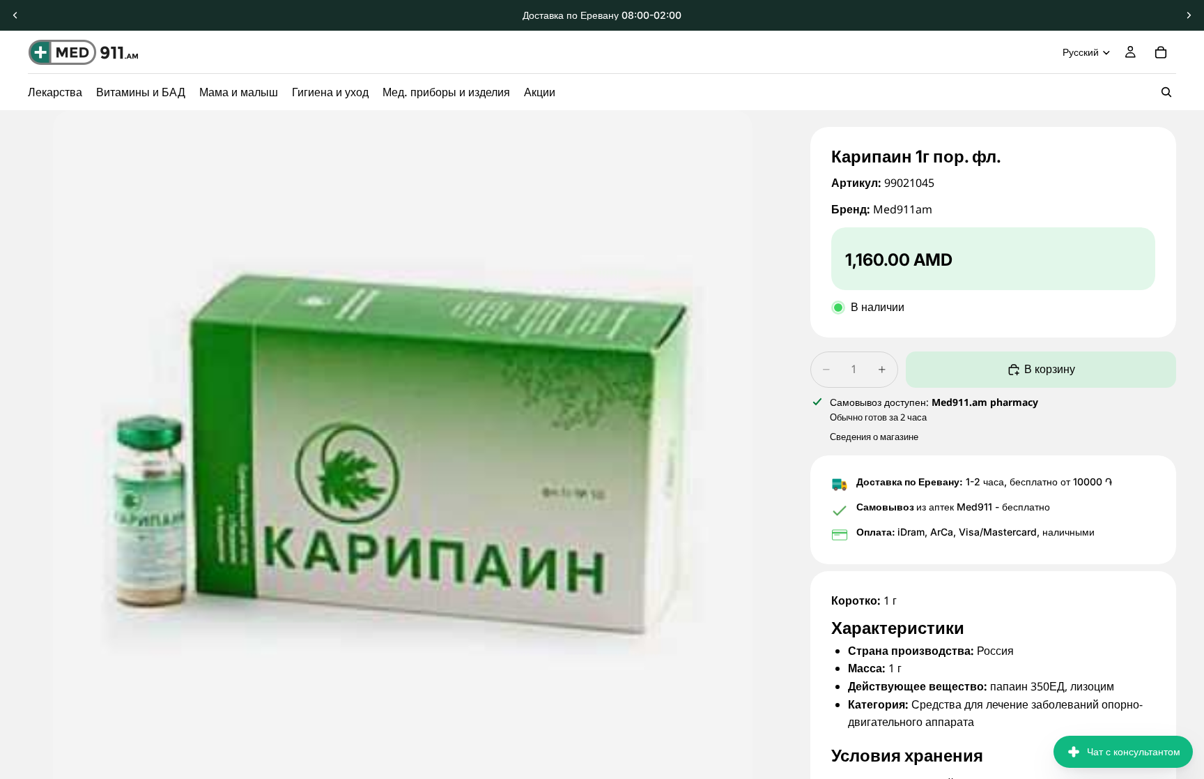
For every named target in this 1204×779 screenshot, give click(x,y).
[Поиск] (1166, 92)
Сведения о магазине (874, 436)
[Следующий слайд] (1188, 15)
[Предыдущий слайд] (15, 15)
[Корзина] (1160, 52)
